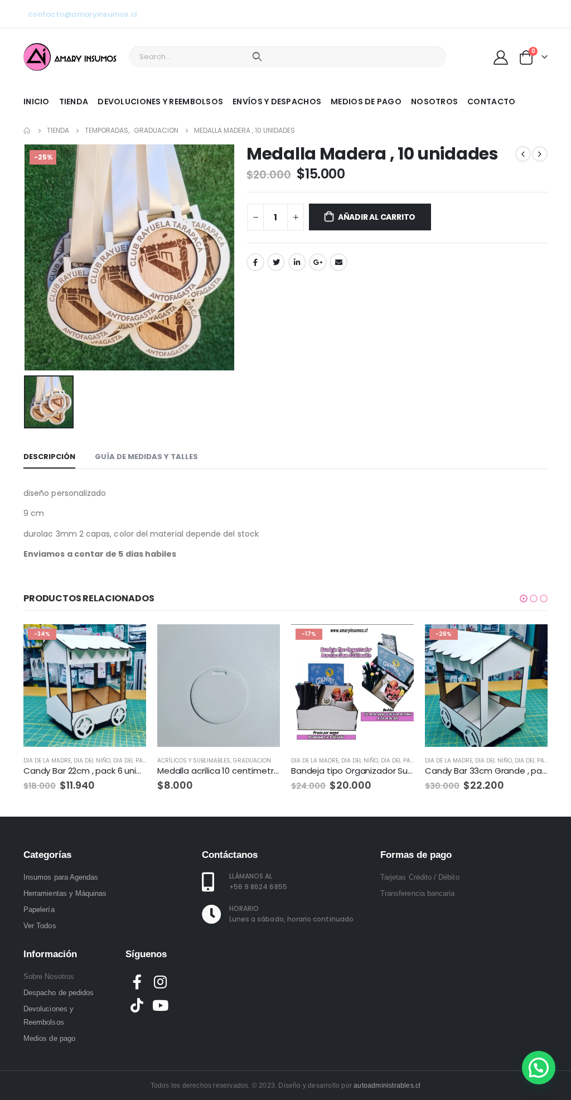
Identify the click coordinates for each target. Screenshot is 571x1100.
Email (338, 262)
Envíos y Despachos (277, 101)
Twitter (276, 262)
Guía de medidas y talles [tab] (146, 456)
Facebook (255, 262)
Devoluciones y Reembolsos (160, 101)
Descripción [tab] (49, 456)
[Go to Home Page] (27, 130)
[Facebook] (484, 14)
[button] (524, 598)
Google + (318, 262)
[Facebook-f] (137, 981)
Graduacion (252, 760)
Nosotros (434, 101)
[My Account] (501, 57)
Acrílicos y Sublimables (193, 760)
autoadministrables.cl (387, 1085)
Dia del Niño (92, 760)
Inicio (36, 101)
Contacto (491, 101)
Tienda (74, 101)
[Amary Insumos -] (70, 57)
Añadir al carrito (376, 217)
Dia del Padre (133, 760)
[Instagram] (520, 14)
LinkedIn (297, 262)
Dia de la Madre (47, 760)
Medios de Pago (366, 101)
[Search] (256, 56)
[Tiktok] (539, 14)
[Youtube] (502, 14)
